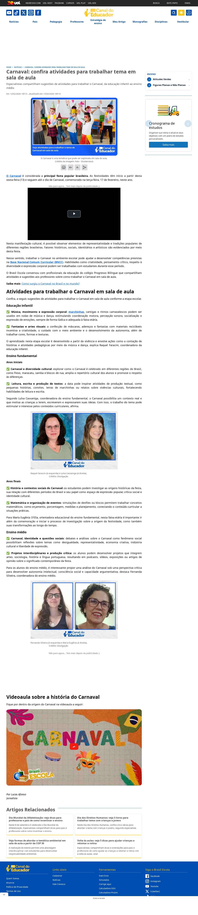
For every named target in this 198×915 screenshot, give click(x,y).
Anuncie (10, 882)
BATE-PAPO (172, 3)
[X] (24, 13)
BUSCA (156, 3)
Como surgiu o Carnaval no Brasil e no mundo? (51, 283)
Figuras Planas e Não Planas (169, 85)
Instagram (155, 881)
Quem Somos (12, 878)
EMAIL (188, 3)
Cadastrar (57, 875)
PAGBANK (59, 3)
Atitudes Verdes (162, 79)
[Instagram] (31, 13)
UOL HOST (47, 3)
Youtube (154, 886)
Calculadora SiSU (107, 888)
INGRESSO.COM (33, 3)
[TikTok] (16, 13)
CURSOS (70, 3)
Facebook (154, 876)
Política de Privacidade (17, 886)
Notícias (56, 879)
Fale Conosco (59, 884)
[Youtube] (9, 13)
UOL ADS (92, 3)
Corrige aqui (105, 884)
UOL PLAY (81, 3)
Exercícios (104, 875)
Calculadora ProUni (108, 892)
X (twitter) (155, 891)
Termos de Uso (13, 891)
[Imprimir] (64, 167)
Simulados (104, 879)
